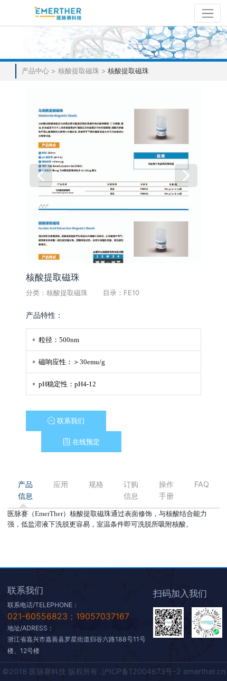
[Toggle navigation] (207, 13)
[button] (66, 421)
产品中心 (36, 70)
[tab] (25, 490)
